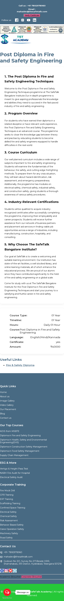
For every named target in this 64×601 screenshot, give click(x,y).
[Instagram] (22, 20)
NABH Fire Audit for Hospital (15, 473)
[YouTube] (28, 20)
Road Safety (6, 537)
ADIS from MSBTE (9, 431)
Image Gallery (7, 400)
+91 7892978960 (37, 5)
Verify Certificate (32, 15)
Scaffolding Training (10, 503)
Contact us (5, 418)
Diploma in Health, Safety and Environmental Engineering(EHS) (23, 441)
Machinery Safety (9, 533)
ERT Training (6, 499)
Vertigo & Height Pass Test (14, 468)
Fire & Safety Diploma (20, 365)
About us (4, 396)
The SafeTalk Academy (38, 591)
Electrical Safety (8, 512)
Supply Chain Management (14, 455)
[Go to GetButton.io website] (7, 598)
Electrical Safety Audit (11, 477)
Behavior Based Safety (12, 524)
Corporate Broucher (31, 576)
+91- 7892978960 (13, 552)
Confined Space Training (12, 507)
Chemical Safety (8, 516)
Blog (2, 413)
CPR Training (6, 494)
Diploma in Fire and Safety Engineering (20, 435)
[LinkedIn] (34, 20)
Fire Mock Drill (7, 490)
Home (3, 392)
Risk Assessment (9, 520)
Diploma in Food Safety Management (19, 451)
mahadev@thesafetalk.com (32, 11)
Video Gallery (7, 405)
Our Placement (8, 409)
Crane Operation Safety (12, 529)
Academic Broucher (10, 576)
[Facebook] (16, 20)
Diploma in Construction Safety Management (23, 446)
